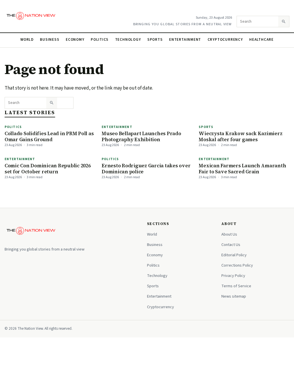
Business (49, 39)
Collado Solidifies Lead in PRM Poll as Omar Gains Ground (49, 136)
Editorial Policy (234, 255)
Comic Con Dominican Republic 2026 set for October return (48, 168)
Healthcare (261, 39)
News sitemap (233, 296)
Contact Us (230, 245)
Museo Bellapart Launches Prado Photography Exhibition (141, 136)
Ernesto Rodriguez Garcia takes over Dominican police (146, 168)
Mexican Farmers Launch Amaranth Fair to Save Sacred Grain (242, 168)
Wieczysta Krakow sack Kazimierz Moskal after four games (240, 136)
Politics (100, 39)
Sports (155, 39)
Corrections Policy (237, 265)
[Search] (283, 21)
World (27, 39)
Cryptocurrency (225, 39)
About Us (229, 234)
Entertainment (185, 39)
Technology (128, 39)
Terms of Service (236, 286)
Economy (75, 39)
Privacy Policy (233, 276)
